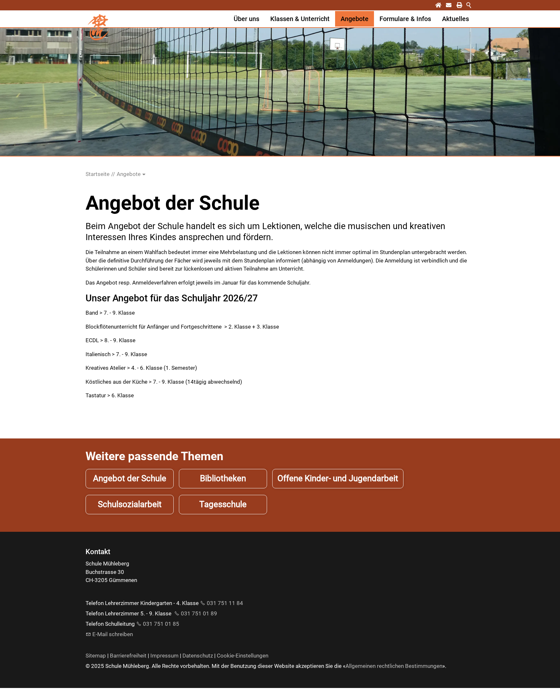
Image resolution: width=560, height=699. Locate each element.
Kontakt (452, 5)
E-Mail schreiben (112, 634)
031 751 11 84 (225, 603)
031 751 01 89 (199, 613)
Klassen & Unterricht (300, 19)
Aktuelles (455, 19)
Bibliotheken (223, 478)
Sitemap (96, 655)
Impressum (164, 655)
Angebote (354, 19)
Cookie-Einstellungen (242, 655)
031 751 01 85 (161, 624)
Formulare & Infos (405, 19)
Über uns (246, 19)
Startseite (442, 5)
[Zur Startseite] (98, 27)
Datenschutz (197, 655)
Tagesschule (223, 504)
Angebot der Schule (129, 478)
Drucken (463, 5)
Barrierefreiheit (128, 655)
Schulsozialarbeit (130, 504)
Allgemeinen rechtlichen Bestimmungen (393, 666)
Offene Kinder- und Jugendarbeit (337, 478)
